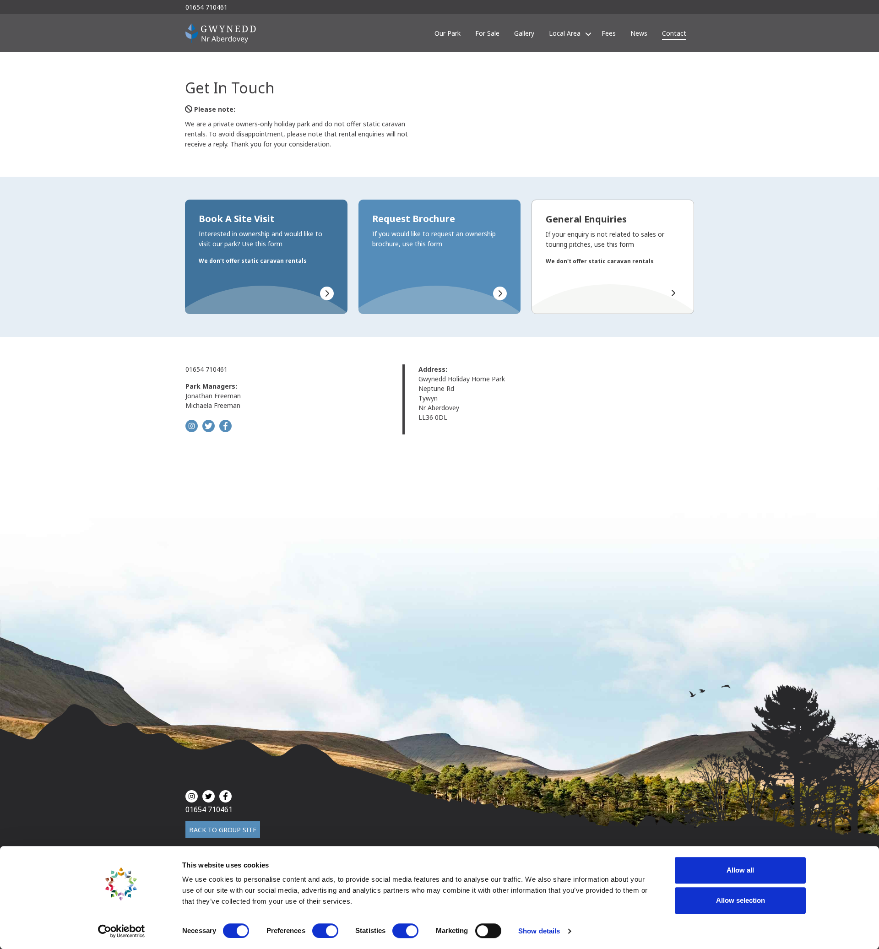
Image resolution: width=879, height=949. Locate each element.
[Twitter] (208, 426)
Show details (539, 931)
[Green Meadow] (220, 33)
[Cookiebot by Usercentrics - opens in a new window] (121, 931)
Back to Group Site (222, 829)
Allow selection (740, 900)
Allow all (740, 870)
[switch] (325, 930)
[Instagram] (191, 426)
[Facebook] (225, 426)
